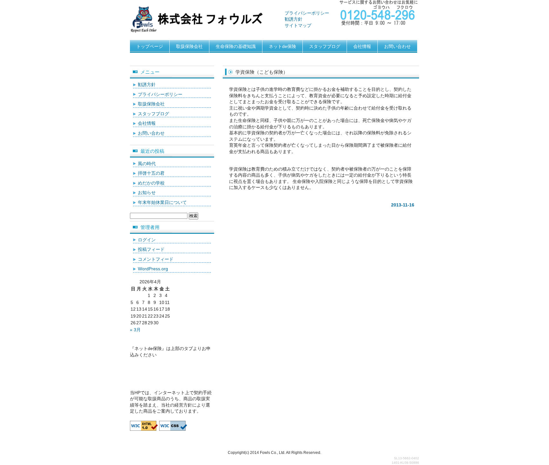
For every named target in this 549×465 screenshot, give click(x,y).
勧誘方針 (293, 19)
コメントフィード (155, 259)
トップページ (149, 46)
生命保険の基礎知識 (236, 46)
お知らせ (147, 192)
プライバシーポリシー (307, 13)
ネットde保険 (282, 46)
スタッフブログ (324, 46)
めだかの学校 (151, 182)
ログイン (147, 239)
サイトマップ (298, 25)
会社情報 (362, 46)
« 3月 (135, 329)
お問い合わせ (397, 46)
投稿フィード (151, 249)
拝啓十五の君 (151, 173)
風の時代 (147, 163)
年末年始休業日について (162, 202)
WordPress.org (153, 268)
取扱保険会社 (189, 46)
